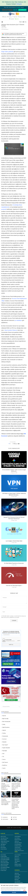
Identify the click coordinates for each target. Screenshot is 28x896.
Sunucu (4, 759)
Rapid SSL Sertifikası (4, 861)
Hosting (4, 733)
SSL (3, 756)
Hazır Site (15, 16)
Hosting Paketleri (18, 836)
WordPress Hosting (18, 845)
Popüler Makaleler (6, 747)
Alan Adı (4, 715)
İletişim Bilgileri (17, 877)
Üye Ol (15, 9)
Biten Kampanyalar (6, 721)
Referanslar (17, 879)
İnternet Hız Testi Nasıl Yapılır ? (14, 585)
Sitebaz (16, 862)
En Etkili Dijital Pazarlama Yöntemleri (14, 563)
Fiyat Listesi (3, 845)
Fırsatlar (18, 7)
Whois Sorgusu (3, 847)
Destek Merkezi (12, 7)
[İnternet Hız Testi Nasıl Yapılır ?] (14, 575)
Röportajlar (4, 750)
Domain (5, 16)
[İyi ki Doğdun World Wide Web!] (14, 530)
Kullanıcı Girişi (22, 9)
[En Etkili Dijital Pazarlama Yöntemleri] (14, 553)
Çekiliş (3, 724)
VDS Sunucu (17, 841)
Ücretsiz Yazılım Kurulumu (19, 850)
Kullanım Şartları (17, 874)
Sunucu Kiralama (17, 854)
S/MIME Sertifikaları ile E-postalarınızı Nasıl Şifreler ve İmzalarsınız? (5, 786)
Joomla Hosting (17, 847)
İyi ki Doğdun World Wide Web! (14, 541)
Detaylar (19, 4)
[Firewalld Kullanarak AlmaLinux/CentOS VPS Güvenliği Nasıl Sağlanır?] (5, 794)
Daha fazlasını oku (17, 890)
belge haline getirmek (7, 51)
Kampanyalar (5, 736)
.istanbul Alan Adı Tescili (5, 841)
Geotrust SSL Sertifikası (5, 862)
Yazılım (3, 768)
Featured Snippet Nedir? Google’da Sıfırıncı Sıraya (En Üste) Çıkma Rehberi (16, 786)
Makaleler (4, 741)
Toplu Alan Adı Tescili (4, 838)
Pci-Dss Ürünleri (3, 870)
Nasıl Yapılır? (5, 744)
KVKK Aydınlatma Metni (19, 882)
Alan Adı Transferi (4, 839)
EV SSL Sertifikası (4, 856)
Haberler (4, 730)
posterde (3, 209)
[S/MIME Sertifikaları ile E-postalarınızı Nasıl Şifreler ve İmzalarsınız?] (5, 779)
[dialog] (14, 889)
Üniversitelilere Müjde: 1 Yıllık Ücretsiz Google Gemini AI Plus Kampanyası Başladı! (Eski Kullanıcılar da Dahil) (16, 803)
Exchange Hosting (18, 865)
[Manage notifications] (24, 891)
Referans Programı (7, 9)
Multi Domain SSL (4, 868)
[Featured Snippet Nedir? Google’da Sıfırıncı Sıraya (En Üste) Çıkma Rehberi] (16, 779)
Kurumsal (4, 739)
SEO (7, 7)
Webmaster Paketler (18, 842)
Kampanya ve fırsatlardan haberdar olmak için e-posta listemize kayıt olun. (11, 632)
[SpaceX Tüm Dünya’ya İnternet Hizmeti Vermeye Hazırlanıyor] (14, 507)
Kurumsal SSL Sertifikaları (5, 859)
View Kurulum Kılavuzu (10, 330)
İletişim (22, 7)
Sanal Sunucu (17, 859)
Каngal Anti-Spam (18, 864)
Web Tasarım (5, 762)
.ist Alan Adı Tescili (4, 842)
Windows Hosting (18, 839)
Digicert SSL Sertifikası (4, 864)
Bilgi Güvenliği (5, 718)
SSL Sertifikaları (3, 854)
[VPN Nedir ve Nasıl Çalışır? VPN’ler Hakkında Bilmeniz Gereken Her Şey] (14, 483)
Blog (5, 7)
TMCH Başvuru (3, 844)
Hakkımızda (17, 873)
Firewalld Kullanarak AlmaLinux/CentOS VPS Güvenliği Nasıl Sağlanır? (5, 801)
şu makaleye (18, 320)
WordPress (4, 765)
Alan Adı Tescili (3, 836)
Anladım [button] (14, 892)
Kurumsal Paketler (18, 844)
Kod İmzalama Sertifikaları (5, 867)
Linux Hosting (17, 838)
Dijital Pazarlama (5, 727)
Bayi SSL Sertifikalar (4, 865)
